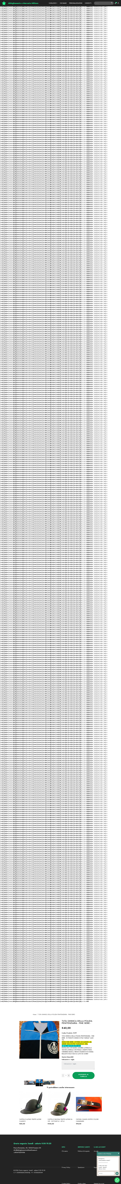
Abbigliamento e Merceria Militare (23, 3)
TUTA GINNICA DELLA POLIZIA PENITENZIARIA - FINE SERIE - (57, 1014)
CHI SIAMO (63, 3)
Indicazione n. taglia (68, 1060)
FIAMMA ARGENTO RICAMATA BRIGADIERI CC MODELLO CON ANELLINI (60, 1120)
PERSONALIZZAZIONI (75, 3)
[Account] (118, 3)
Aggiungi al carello (83, 1075)
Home (34, 1014)
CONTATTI (88, 3)
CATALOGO (52, 3)
